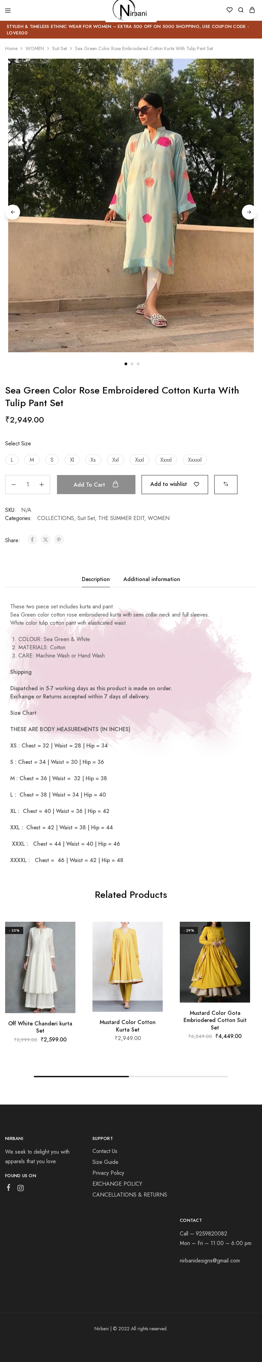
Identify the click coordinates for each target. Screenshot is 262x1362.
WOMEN (35, 48)
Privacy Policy (108, 1173)
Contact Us (104, 1151)
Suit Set (59, 48)
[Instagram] (21, 1189)
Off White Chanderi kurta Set (40, 1027)
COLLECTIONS (55, 518)
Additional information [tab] (151, 579)
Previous (12, 212)
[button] (12, 460)
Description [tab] (96, 579)
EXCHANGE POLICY (117, 1184)
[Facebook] (9, 1189)
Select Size (18, 443)
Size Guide (105, 1162)
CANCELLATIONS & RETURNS (129, 1195)
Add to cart (90, 485)
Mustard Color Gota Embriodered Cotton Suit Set (215, 1020)
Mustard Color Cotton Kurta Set (128, 1025)
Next (249, 212)
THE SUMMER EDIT (121, 518)
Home (11, 48)
